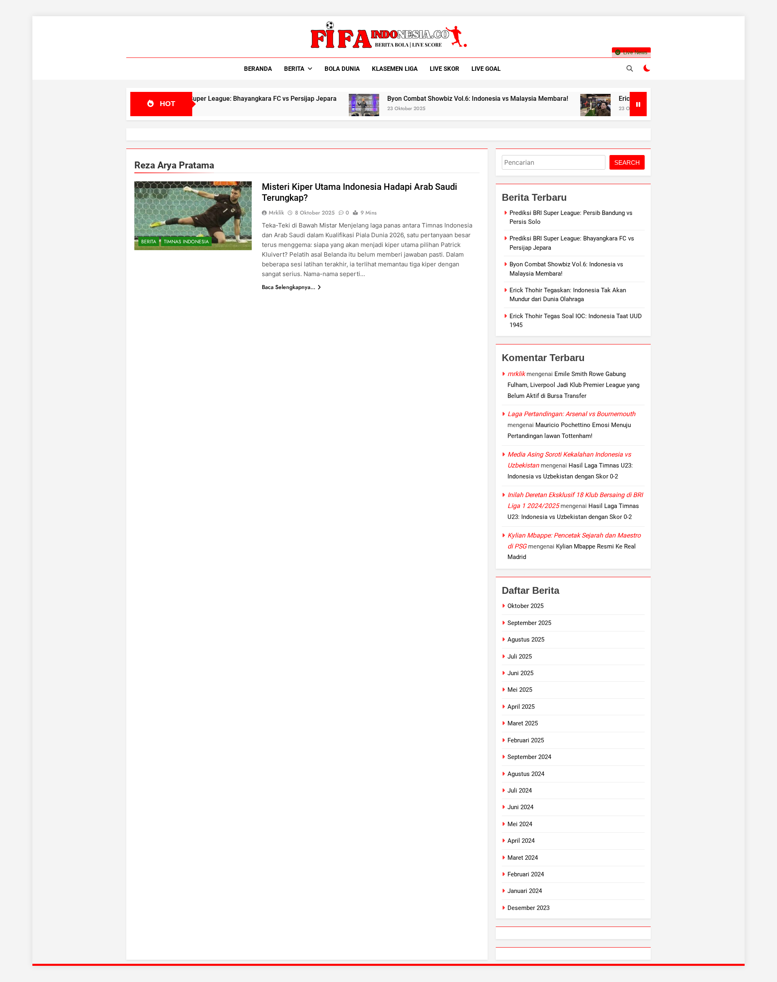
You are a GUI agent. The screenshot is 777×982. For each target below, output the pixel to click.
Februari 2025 (525, 740)
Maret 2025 (522, 723)
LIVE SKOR (444, 68)
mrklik (276, 212)
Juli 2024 (519, 790)
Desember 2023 (528, 908)
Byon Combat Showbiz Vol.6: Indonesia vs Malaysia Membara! (447, 98)
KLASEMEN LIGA (395, 68)
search (627, 162)
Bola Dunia (342, 68)
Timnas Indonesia (186, 241)
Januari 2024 (524, 891)
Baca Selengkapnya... (288, 287)
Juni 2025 (520, 673)
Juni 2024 (520, 807)
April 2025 (521, 706)
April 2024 (521, 840)
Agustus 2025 (525, 639)
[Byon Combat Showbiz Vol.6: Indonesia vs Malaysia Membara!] (334, 109)
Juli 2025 (519, 656)
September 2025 (529, 623)
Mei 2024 (519, 824)
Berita (294, 68)
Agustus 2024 (525, 774)
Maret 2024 (522, 857)
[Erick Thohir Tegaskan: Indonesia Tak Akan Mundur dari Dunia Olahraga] (565, 109)
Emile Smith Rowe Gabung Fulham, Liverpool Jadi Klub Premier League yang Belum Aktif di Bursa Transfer (573, 385)
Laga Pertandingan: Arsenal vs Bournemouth (571, 414)
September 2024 (529, 757)
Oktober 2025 (525, 606)
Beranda (258, 68)
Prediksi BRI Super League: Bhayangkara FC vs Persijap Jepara (214, 98)
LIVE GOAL (486, 68)
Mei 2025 (519, 689)
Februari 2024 (525, 874)
